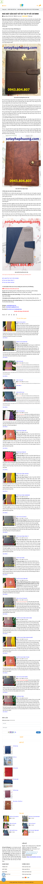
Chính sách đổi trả (26, 869)
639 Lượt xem (18, 16)
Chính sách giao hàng (26, 874)
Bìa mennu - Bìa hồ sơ (17, 801)
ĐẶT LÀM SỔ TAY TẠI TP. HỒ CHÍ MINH (10, 278)
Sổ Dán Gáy (15, 745)
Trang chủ (4, 9)
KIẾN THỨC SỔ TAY (12, 9)
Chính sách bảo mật (26, 866)
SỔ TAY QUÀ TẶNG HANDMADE (23, 495)
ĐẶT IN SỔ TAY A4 (20, 392)
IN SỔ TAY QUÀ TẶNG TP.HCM (22, 657)
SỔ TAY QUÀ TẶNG (20, 557)
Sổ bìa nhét (15, 768)
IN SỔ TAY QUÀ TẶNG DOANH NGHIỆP (24, 637)
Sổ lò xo (15, 757)
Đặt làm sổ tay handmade (21, 341)
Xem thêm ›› (5, 337)
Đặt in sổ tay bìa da (20, 411)
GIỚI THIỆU (4, 869)
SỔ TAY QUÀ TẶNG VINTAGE (8, 282)
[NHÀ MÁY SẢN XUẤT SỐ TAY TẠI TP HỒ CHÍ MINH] (1, 1)
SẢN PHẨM (4, 871)
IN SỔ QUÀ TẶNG (20, 696)
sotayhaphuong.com (11, 305)
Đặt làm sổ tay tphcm (20, 322)
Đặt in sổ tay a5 (19, 380)
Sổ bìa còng (15, 790)
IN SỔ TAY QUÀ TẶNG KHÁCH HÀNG (24, 617)
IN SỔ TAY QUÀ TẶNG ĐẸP (22, 578)
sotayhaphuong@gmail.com (12, 307)
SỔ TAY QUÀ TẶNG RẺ (21, 452)
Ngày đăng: (5, 16)
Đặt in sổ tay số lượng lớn (21, 598)
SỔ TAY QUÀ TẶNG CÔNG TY (8, 280)
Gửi (38, 732)
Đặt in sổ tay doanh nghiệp (22, 676)
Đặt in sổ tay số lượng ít (21, 516)
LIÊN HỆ (4, 876)
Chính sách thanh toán (26, 871)
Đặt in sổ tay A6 (19, 361)
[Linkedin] (11, 314)
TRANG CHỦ (4, 866)
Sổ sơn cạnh (15, 779)
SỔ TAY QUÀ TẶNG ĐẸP (21, 430)
